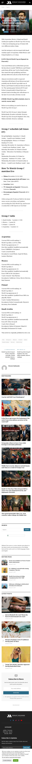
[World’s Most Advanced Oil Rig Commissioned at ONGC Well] (4, 578)
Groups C (8, 339)
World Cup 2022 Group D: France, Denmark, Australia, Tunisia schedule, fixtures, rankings (8, 355)
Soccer (13, 342)
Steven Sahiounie (11, 29)
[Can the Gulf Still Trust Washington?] (16, 387)
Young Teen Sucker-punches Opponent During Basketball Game (17, 665)
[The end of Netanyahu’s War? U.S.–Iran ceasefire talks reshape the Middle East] (16, 503)
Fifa (3, 339)
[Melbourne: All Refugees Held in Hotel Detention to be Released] (4, 585)
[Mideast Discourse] (16, 2)
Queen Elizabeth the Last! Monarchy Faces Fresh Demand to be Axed (16, 615)
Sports (6, 31)
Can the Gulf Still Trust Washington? (13, 397)
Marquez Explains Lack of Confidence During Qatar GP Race (17, 640)
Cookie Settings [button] (7, 760)
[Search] (29, 2)
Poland (20, 339)
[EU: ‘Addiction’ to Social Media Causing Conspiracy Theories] (4, 570)
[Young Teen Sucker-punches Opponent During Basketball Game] (16, 654)
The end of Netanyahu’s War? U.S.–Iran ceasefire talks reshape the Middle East (14, 514)
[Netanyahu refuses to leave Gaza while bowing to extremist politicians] (16, 433)
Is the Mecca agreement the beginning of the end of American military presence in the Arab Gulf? (16, 420)
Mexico (15, 339)
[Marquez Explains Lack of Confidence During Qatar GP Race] (16, 629)
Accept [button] (15, 760)
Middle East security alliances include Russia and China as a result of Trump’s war (16, 466)
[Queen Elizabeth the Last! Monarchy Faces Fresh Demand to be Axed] (16, 605)
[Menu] (3, 2)
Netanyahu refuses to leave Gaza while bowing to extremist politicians (14, 444)
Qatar (25, 339)
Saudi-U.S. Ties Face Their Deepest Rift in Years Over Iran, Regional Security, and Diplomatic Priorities (14, 490)
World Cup (19, 342)
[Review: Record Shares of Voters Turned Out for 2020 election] (4, 562)
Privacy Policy (13, 698)
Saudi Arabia (5, 342)
